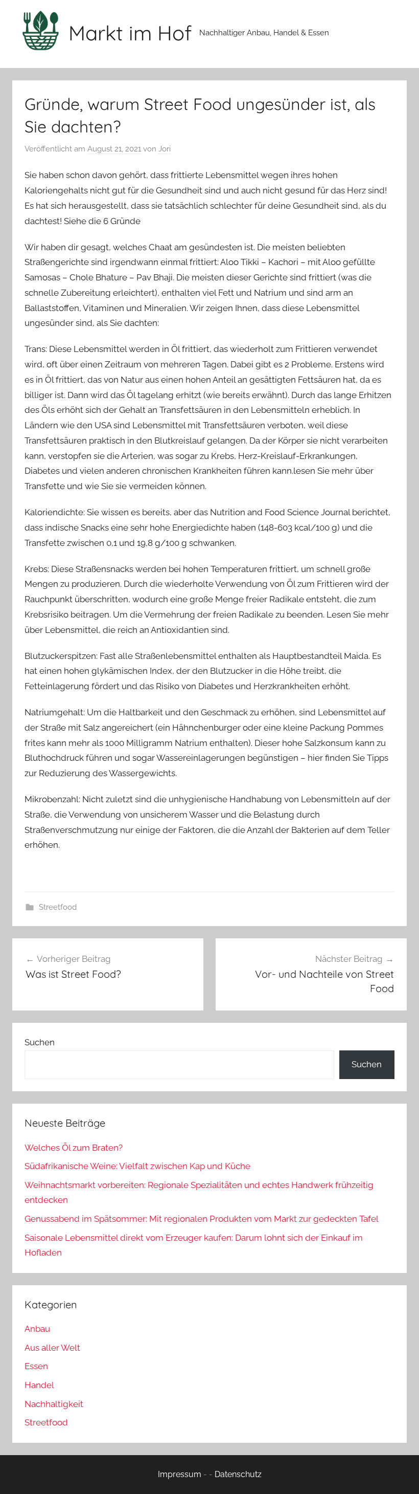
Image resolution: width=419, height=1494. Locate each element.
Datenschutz (238, 1474)
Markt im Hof (130, 33)
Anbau (37, 1329)
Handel (39, 1385)
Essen (36, 1366)
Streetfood (58, 907)
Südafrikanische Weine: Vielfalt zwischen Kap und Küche (137, 1166)
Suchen (40, 1042)
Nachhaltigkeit (54, 1404)
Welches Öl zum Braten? (74, 1148)
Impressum (179, 1474)
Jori (164, 148)
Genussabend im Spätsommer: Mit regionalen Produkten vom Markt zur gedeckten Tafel (202, 1219)
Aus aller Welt (52, 1348)
